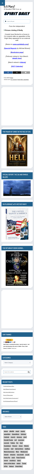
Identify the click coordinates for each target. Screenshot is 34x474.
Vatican (11, 466)
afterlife (11, 431)
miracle (6, 454)
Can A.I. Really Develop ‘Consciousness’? (10, 398)
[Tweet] (17, 72)
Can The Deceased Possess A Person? (10, 401)
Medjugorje (24, 451)
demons (19, 437)
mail (12, 449)
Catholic (6, 437)
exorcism (21, 440)
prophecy (13, 460)
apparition (7, 434)
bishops (23, 434)
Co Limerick (14, 79)
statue (18, 463)
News (11, 77)
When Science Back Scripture (8, 392)
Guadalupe (7, 446)
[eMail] (25, 72)
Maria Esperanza (9, 451)
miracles (12, 454)
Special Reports (10, 48)
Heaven (14, 446)
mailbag (27, 449)
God (21, 443)
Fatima (13, 443)
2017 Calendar (17, 66)
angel (17, 431)
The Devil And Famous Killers (8, 386)
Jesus (21, 446)
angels (23, 431)
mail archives (19, 449)
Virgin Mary (18, 466)
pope (13, 457)
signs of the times (9, 463)
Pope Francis (20, 457)
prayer (6, 460)
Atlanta (22, 62)
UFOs (6, 466)
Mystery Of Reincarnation (8, 395)
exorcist (6, 443)
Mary (17, 451)
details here (16, 58)
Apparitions (15, 434)
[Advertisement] (17, 106)
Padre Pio (7, 457)
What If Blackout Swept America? (9, 389)
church (13, 437)
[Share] (8, 72)
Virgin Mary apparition (23, 79)
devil (24, 437)
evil (15, 440)
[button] (2, 3)
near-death (20, 454)
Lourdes (6, 449)
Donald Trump (8, 440)
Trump (24, 463)
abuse (6, 431)
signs (19, 460)
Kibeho (26, 446)
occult (27, 454)
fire (17, 443)
